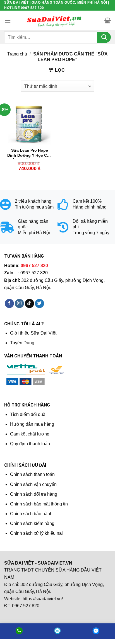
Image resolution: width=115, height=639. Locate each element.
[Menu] (7, 20)
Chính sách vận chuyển (33, 484)
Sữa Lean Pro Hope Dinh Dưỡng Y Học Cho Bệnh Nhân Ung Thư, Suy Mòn (29, 153)
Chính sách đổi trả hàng (33, 494)
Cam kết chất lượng (29, 434)
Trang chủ (17, 54)
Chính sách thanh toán (32, 474)
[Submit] (104, 37)
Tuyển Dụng (22, 342)
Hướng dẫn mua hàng (32, 424)
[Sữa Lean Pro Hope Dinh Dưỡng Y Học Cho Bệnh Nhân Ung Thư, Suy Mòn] (29, 124)
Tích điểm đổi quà (27, 414)
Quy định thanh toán (30, 443)
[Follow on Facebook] (9, 303)
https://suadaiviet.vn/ (43, 598)
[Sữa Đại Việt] (54, 21)
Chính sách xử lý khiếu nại (36, 533)
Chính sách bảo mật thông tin (39, 504)
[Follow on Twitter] (39, 303)
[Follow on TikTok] (29, 303)
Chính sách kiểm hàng (32, 523)
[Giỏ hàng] (107, 20)
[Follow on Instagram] (19, 303)
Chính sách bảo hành (31, 513)
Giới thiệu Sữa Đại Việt (33, 333)
